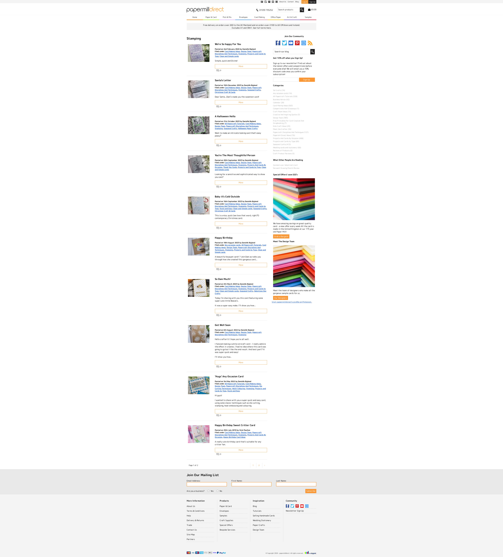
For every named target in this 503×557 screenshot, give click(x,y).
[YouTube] (291, 43)
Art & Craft (292, 17)
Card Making (259, 17)
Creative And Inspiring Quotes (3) (286, 114)
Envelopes (243, 17)
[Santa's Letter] (199, 89)
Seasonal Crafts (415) (282, 144)
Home (194, 17)
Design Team (246, 51)
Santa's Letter (223, 80)
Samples (308, 17)
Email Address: (193, 480)
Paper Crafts (259, 525)
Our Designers (280, 298)
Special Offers (226, 525)
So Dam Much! (223, 279)
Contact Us (192, 529)
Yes (212, 491)
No (221, 491)
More (241, 66)
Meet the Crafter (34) (282, 129)
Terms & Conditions (195, 511)
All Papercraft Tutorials (235, 123)
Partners (191, 539)
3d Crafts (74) (279, 90)
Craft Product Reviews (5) (283, 153)
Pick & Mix (227, 17)
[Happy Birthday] (199, 246)
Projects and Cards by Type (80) (286, 141)
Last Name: (281, 480)
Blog (255, 506)
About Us (191, 506)
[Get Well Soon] (199, 334)
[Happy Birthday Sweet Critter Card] (199, 434)
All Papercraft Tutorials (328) (285, 96)
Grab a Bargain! (281, 236)
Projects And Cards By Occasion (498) (288, 138)
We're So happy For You (228, 44)
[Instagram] (303, 43)
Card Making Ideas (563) (283, 105)
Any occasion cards (232, 245)
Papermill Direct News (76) (284, 135)
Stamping (242, 54)
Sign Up (312, 2)
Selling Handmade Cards (264, 515)
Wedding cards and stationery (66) (287, 147)
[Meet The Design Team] (294, 266)
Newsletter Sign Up (295, 510)
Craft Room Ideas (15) (282, 111)
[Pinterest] (298, 43)
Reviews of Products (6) (282, 150)
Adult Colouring (238, 388)
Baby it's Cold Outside (227, 196)
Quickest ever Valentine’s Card (285, 165)
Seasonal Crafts (254, 90)
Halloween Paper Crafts (248, 128)
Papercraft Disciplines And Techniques (242, 126)
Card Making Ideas (232, 51)
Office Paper (276, 17)
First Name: (236, 480)
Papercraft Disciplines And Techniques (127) (290, 132)
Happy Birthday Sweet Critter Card (235, 425)
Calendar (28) (278, 102)
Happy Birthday (224, 237)
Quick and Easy (226, 208)
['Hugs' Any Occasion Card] (199, 385)
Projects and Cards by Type (249, 167)
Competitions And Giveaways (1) (286, 108)
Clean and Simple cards (229, 56)
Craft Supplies (226, 520)
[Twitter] (285, 43)
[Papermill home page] (205, 10)
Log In (304, 2)
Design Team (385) (280, 118)
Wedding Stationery (262, 520)
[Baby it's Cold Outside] (199, 205)
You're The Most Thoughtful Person (235, 155)
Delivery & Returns (195, 520)
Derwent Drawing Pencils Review (286, 168)
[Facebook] (278, 43)
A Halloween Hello (225, 116)
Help (189, 515)
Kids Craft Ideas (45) (281, 126)
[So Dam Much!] (199, 288)
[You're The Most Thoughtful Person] (199, 164)
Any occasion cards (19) (282, 93)
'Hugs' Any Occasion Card (229, 376)
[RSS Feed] (310, 43)
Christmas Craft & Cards (225, 92)
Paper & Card (211, 17)
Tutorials (257, 511)
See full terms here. (262, 27)
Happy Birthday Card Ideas (234, 437)
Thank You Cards (230, 167)
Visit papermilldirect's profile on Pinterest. (292, 302)
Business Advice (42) (281, 99)
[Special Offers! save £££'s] (294, 199)
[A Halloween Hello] (199, 125)
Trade (189, 525)
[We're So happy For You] (199, 53)
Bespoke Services (227, 529)
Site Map (191, 534)
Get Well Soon (223, 325)
